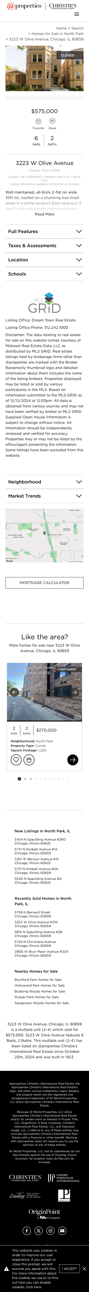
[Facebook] (27, 1233)
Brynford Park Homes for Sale (38, 980)
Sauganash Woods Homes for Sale (42, 1003)
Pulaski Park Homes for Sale (37, 997)
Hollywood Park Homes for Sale (40, 985)
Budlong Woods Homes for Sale (40, 991)
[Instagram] (50, 1233)
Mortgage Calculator (44, 583)
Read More (44, 214)
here (37, 1287)
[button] (44, 535)
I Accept (69, 1269)
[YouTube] (62, 1233)
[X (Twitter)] (38, 1233)
